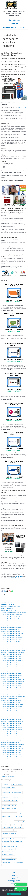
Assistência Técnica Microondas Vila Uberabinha (12, 633)
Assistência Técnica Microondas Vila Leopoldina (11, 729)
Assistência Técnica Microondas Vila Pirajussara (11, 675)
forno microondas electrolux (8, 854)
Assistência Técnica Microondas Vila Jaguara (11, 733)
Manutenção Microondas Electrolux (9, 602)
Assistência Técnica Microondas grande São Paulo (12, 614)
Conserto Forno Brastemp (7, 608)
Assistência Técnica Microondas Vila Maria (10, 725)
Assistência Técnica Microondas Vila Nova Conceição (13, 696)
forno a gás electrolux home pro (9, 838)
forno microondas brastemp (8, 851)
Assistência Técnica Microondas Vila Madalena (11, 727)
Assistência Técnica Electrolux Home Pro (10, 600)
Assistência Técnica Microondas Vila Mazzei (11, 708)
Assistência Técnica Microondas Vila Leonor (11, 731)
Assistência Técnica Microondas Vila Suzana (11, 639)
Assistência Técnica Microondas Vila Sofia (10, 643)
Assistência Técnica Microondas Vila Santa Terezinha (13, 650)
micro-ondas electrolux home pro (9, 859)
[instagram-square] (7, 591)
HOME (14, 872)
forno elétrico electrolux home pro (9, 846)
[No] (26, 891)
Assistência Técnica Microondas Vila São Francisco (12, 648)
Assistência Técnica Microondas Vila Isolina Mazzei (12, 735)
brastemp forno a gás (6, 816)
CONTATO (14, 878)
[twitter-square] (5, 591)
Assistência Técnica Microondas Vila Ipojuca (11, 738)
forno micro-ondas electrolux (8, 849)
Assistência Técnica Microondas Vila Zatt (10, 629)
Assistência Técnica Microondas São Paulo (10, 616)
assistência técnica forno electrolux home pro (12, 802)
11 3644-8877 (14, 23)
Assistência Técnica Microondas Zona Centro (11, 618)
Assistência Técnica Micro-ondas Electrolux (10, 606)
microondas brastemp (6, 862)
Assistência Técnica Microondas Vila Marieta (11, 717)
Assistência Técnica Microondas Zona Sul (10, 620)
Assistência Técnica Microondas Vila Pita (10, 671)
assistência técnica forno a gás (8, 787)
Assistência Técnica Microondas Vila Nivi (10, 698)
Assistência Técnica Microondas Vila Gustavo (11, 746)
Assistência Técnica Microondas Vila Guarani (11, 754)
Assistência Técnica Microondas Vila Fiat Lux (11, 763)
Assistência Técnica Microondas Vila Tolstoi (10, 635)
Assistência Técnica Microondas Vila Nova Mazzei (12, 694)
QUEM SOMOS (14, 874)
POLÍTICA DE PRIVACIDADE (14, 880)
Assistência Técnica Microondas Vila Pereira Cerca (12, 679)
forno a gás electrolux (18, 836)
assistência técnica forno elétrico (9, 805)
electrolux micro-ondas (7, 830)
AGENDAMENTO (14, 877)
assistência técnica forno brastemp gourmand (12, 792)
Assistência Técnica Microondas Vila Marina (11, 712)
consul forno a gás (19, 822)
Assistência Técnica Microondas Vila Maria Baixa (12, 721)
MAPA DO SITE (14, 883)
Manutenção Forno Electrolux (7, 604)
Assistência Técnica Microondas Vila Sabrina (11, 654)
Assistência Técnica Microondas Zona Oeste (11, 625)
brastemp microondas (17, 819)
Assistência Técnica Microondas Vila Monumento (12, 704)
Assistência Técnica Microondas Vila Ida (10, 742)
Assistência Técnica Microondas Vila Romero (11, 656)
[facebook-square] (2, 591)
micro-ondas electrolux (19, 856)
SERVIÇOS (14, 875)
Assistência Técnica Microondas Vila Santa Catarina (12, 652)
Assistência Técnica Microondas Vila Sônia (10, 641)
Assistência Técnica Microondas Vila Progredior (11, 664)
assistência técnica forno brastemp (9, 789)
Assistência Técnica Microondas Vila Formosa (11, 758)
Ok (8, 894)
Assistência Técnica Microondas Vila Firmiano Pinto (12, 761)
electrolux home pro (19, 827)
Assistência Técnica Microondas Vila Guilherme (11, 750)
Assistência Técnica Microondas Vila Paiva (10, 689)
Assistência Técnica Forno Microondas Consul (11, 54)
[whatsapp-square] (12, 591)
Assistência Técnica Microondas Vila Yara (10, 631)
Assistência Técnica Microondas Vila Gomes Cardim (12, 756)
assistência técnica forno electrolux (9, 800)
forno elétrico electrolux (20, 843)
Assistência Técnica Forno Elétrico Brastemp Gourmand (13, 612)
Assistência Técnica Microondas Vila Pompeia (11, 666)
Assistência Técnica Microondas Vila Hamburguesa (12, 744)
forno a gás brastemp (6, 836)
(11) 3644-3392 (5, 773)
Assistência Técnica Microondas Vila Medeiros (11, 706)
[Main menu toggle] (25, 5)
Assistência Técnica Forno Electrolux (9, 597)
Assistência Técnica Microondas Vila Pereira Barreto (12, 681)
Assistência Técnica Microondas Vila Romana (11, 658)
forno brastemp (21, 838)
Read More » (4, 581)
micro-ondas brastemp (7, 856)
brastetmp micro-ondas (7, 822)
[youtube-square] (10, 591)
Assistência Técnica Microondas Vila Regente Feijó (12, 660)
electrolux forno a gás (16, 824)
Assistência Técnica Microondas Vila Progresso (11, 662)
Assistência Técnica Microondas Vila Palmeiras (11, 687)
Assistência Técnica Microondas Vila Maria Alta (11, 723)
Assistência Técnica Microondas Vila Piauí (10, 677)
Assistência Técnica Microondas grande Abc (11, 702)
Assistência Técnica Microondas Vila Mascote (11, 710)
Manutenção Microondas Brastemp (9, 610)
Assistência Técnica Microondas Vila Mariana (11, 719)
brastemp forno (22, 813)
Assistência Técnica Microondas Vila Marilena (11, 715)
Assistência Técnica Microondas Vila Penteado (11, 683)
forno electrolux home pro (16, 841)
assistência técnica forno (16, 784)
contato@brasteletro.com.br (14, 577)
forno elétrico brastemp (7, 843)
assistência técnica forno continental (10, 797)
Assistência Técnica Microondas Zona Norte (11, 623)
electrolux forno (5, 824)
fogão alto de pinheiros (9, 833)
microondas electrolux (18, 862)
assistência (6, 784)
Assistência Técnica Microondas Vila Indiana (11, 740)
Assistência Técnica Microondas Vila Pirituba (11, 673)
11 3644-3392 (14, 20)
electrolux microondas (19, 830)
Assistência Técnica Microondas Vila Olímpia (11, 692)
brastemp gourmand (6, 819)
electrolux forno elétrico (7, 827)
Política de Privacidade (16, 894)
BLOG (14, 881)
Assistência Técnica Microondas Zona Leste (11, 627)
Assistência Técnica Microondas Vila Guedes (11, 752)
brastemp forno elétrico (19, 816)
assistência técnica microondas (9, 813)
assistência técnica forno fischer (9, 808)
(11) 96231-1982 (22, 107)
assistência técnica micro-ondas (9, 811)
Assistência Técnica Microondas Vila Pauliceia (11, 685)
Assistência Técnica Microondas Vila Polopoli (11, 669)
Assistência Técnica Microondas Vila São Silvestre (12, 646)
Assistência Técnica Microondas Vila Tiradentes (11, 637)
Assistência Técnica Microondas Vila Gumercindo (12, 748)
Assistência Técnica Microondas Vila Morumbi (11, 700)
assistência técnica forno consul (9, 795)
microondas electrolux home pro (9, 864)
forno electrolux (5, 841)
